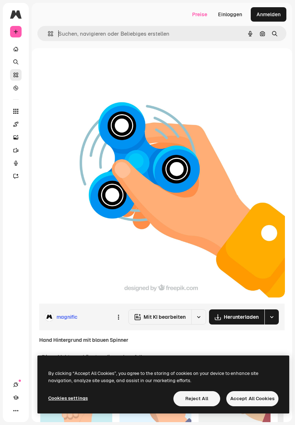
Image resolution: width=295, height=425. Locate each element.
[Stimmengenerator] (16, 163)
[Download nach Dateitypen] (271, 317)
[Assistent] (16, 176)
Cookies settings (68, 398)
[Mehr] (16, 410)
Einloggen (230, 14)
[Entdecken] (16, 88)
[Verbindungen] (16, 384)
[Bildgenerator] (16, 137)
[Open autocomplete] (48, 33)
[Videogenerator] (16, 150)
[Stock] (16, 75)
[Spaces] (16, 124)
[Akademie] (16, 397)
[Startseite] (16, 49)
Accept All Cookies (252, 398)
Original (85, 64)
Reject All (196, 398)
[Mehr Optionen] (118, 317)
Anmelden (269, 14)
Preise (199, 14)
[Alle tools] (16, 111)
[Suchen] (16, 62)
